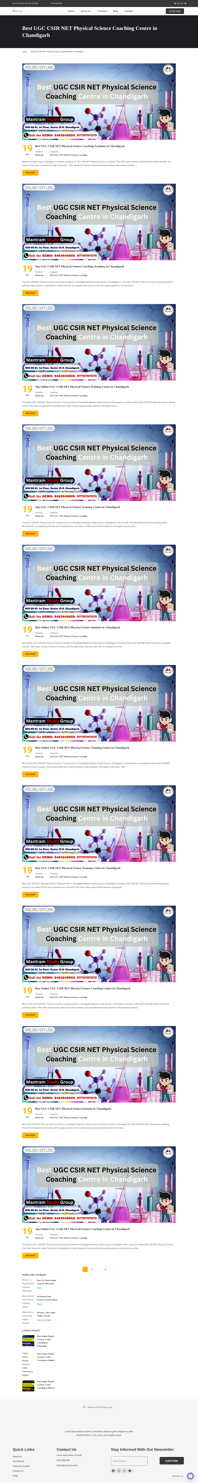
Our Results (18, 1461)
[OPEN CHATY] (190, 1476)
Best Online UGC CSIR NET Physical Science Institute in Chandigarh (77, 627)
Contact (128, 11)
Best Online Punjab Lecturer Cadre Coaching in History (46, 1384)
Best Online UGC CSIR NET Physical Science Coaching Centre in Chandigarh (82, 988)
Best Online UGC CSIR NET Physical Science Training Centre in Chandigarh (82, 747)
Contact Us (18, 1471)
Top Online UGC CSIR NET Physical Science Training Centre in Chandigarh (82, 386)
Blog (115, 11)
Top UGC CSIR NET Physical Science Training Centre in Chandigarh (77, 507)
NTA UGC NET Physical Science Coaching (68, 155)
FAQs (15, 1476)
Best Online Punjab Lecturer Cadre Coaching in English (46, 1357)
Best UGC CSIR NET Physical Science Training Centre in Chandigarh (77, 868)
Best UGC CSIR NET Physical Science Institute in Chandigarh (73, 1108)
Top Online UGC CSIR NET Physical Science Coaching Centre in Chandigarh (82, 1229)
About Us (86, 11)
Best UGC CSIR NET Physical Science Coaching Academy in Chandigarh (80, 146)
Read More (30, 173)
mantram (39, 155)
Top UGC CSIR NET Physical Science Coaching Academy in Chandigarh (79, 266)
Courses (101, 11)
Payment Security (21, 1466)
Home (71, 11)
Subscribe (171, 1460)
